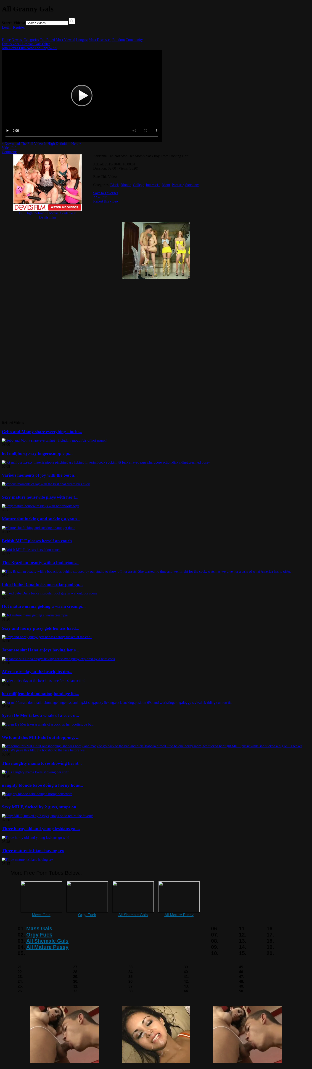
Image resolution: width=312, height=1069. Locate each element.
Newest (17, 40)
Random (118, 40)
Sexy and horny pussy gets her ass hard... (40, 628)
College (138, 185)
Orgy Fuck (87, 914)
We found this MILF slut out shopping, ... (40, 737)
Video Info (9, 148)
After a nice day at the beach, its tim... (37, 671)
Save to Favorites (105, 193)
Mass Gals (41, 914)
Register (19, 27)
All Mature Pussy (179, 914)
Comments (9, 152)
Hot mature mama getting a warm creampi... (44, 606)
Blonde (126, 185)
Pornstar (177, 185)
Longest (82, 40)
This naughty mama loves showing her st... (42, 763)
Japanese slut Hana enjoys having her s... (40, 650)
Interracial (153, 185)
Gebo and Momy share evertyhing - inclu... (42, 431)
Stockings (192, 185)
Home (6, 40)
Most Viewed (65, 40)
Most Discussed (100, 40)
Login (6, 27)
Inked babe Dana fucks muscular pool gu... (42, 584)
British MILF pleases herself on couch (37, 540)
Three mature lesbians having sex (33, 850)
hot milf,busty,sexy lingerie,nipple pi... (37, 453)
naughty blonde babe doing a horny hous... (42, 785)
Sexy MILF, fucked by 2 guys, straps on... (41, 806)
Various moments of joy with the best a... (40, 475)
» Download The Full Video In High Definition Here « (41, 144)
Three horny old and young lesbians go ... (41, 828)
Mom (166, 185)
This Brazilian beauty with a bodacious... (40, 562)
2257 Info (100, 197)
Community (134, 40)
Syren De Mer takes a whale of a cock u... (40, 715)
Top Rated (47, 40)
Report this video (105, 201)
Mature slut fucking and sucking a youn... (41, 518)
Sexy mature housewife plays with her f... (40, 497)
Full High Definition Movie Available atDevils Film (47, 215)
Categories (31, 40)
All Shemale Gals (133, 914)
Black (114, 185)
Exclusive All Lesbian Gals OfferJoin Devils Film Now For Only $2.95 (29, 46)
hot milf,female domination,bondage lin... (40, 693)
